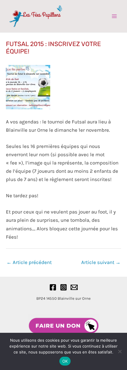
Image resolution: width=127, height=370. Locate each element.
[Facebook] (52, 287)
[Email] (74, 287)
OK (65, 361)
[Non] (120, 351)
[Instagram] (63, 287)
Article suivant (101, 262)
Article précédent (29, 262)
